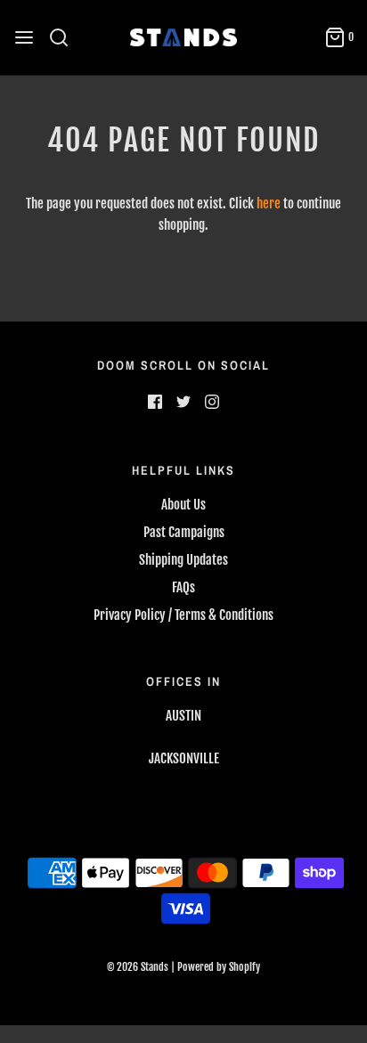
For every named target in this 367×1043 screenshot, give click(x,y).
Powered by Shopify (218, 967)
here (269, 203)
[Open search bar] (65, 37)
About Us (183, 504)
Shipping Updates (183, 559)
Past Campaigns (183, 532)
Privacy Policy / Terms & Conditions (183, 615)
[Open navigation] (24, 37)
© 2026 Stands (137, 967)
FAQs (183, 587)
